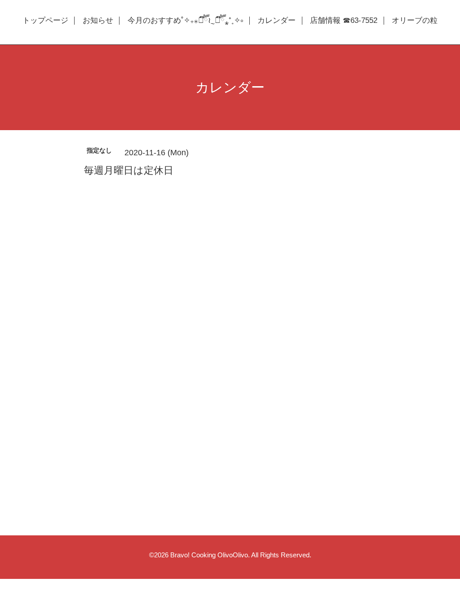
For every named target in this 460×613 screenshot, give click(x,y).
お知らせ (98, 21)
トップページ (45, 21)
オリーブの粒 (415, 21)
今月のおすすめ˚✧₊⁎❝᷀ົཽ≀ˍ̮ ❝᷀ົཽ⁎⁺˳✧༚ (185, 21)
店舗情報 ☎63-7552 (343, 21)
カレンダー (276, 21)
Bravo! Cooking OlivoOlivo (209, 555)
